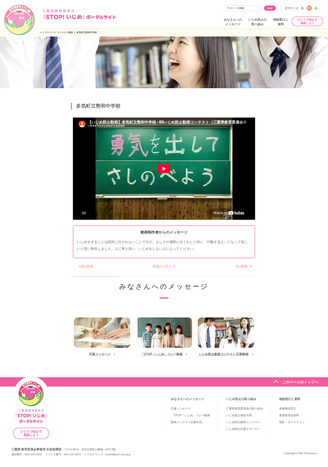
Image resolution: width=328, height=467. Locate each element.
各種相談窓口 (287, 408)
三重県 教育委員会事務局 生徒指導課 (36, 449)
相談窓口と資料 (289, 399)
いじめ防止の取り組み (241, 399)
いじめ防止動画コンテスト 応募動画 (223, 354)
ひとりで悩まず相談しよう (307, 21)
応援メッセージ (99, 354)
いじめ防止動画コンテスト (243, 422)
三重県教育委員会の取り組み (244, 408)
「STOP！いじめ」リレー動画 (162, 354)
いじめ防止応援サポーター (243, 428)
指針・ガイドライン (292, 422)
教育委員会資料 (289, 415)
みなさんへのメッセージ (187, 399)
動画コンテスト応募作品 (186, 422)
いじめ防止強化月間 (239, 415)
